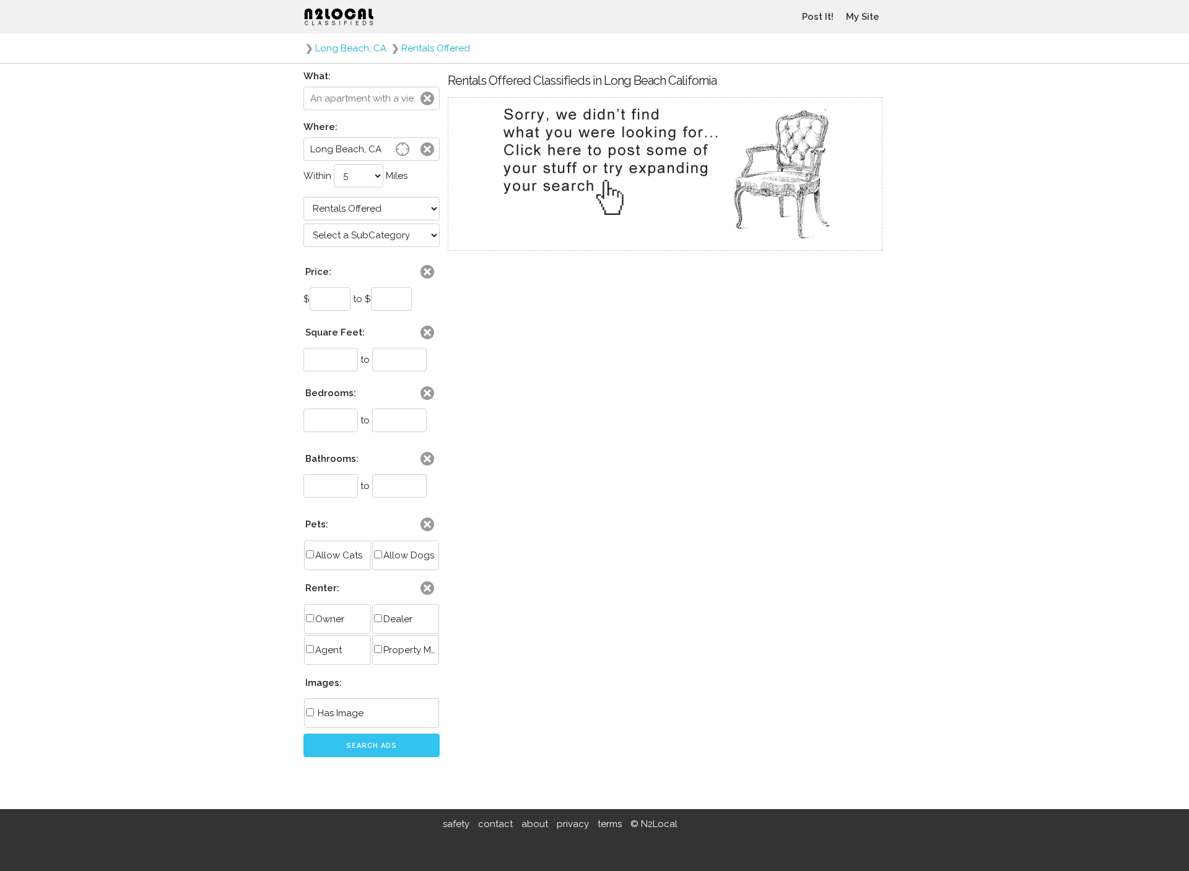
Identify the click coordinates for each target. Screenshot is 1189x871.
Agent (328, 650)
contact (495, 824)
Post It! (818, 16)
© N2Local (653, 824)
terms (610, 824)
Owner (329, 619)
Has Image (339, 713)
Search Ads (371, 746)
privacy (573, 824)
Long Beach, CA (350, 48)
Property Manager (411, 650)
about (534, 824)
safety (456, 824)
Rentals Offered (435, 48)
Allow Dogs (408, 555)
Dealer (397, 619)
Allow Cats (338, 555)
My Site (862, 16)
